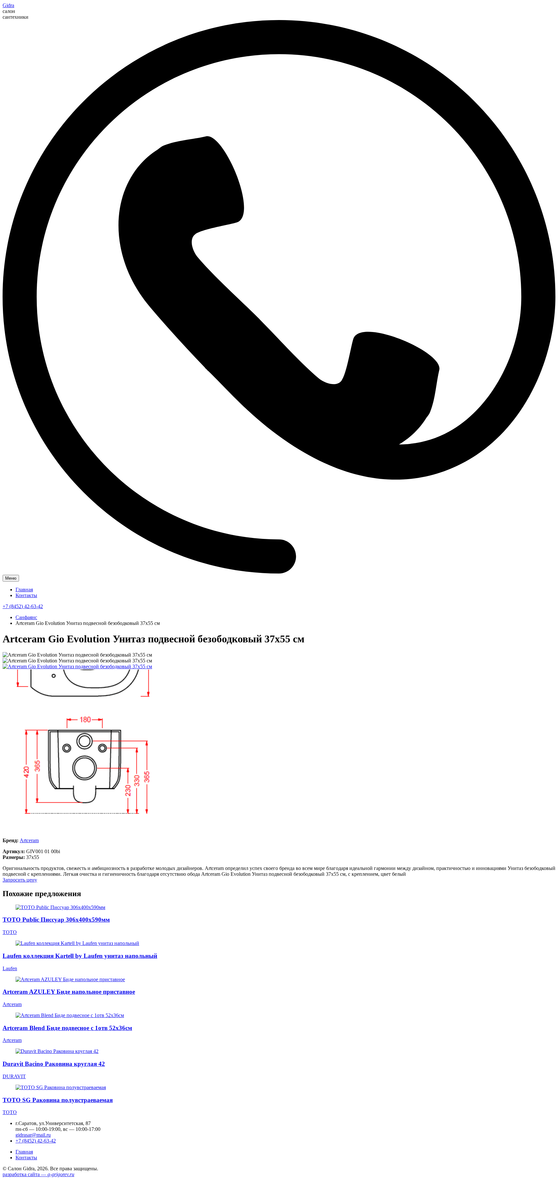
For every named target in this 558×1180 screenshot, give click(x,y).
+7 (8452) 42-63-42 (23, 606)
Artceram (29, 840)
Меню (10, 578)
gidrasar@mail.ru (33, 1135)
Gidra (8, 5)
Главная (24, 589)
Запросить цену (20, 880)
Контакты (26, 595)
